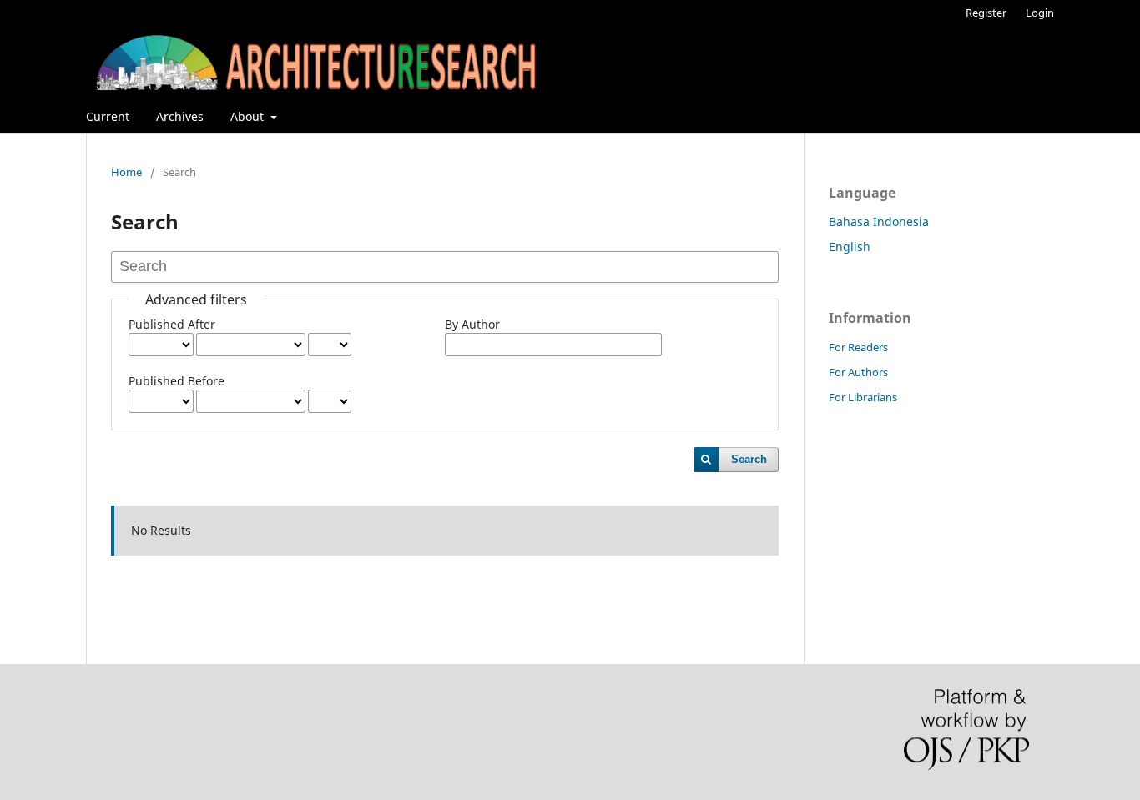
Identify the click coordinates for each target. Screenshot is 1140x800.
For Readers (858, 347)
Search (749, 459)
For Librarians (863, 397)
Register (986, 12)
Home (126, 171)
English (849, 246)
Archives (180, 116)
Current (107, 116)
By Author (472, 324)
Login (1040, 12)
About (248, 116)
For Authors (858, 372)
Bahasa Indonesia (879, 221)
